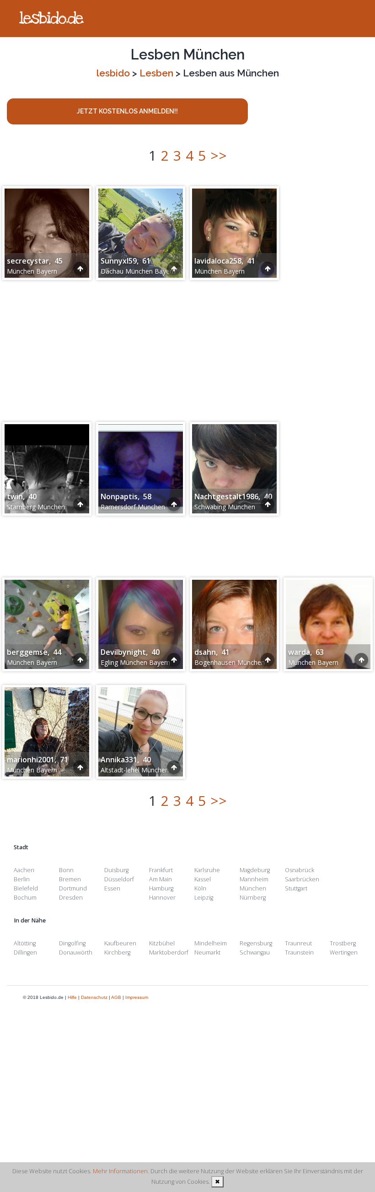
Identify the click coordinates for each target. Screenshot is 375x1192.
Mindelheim (210, 943)
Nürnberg (253, 897)
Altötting (25, 943)
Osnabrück (299, 870)
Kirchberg (117, 952)
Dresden (71, 897)
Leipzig (203, 897)
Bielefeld (26, 888)
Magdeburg (255, 870)
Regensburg (256, 943)
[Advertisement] (187, 346)
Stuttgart (296, 888)
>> (218, 155)
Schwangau (255, 952)
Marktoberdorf (168, 952)
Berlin (22, 879)
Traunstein (299, 952)
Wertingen (344, 952)
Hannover (162, 897)
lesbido (113, 73)
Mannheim (254, 879)
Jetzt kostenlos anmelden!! (127, 111)
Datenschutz (94, 997)
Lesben (156, 73)
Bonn (66, 870)
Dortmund (73, 888)
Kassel (202, 879)
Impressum (136, 997)
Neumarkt (207, 952)
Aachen (24, 870)
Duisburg (116, 870)
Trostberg (343, 943)
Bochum (25, 897)
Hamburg (161, 888)
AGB (116, 997)
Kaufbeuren (120, 943)
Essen (112, 888)
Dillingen (25, 952)
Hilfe (72, 997)
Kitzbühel (162, 943)
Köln (200, 888)
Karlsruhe (207, 870)
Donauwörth (75, 952)
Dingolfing (72, 943)
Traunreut (298, 943)
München (253, 888)
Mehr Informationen (120, 1171)
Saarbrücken (302, 879)
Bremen (70, 879)
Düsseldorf (119, 879)
